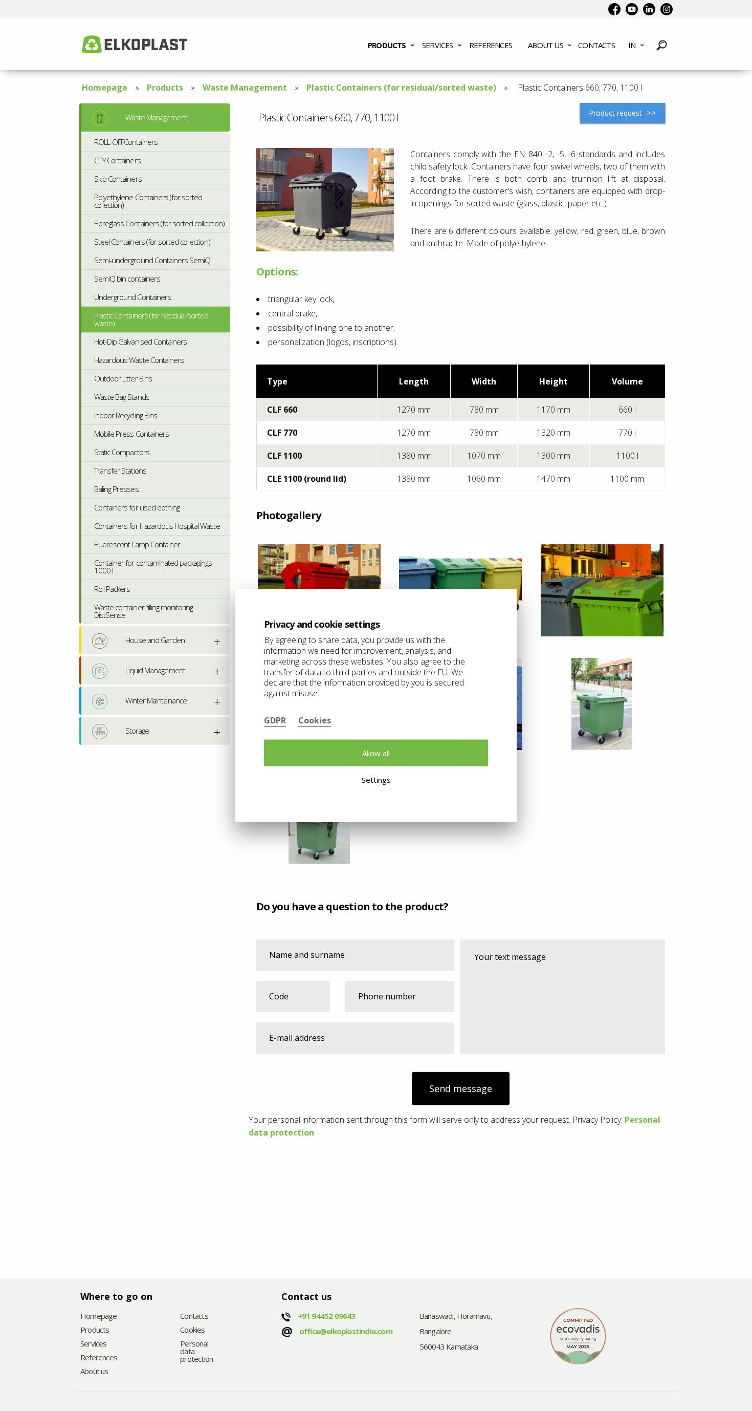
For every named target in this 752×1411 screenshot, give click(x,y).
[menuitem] (391, 44)
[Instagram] (666, 9)
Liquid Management (155, 670)
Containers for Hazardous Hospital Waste (157, 526)
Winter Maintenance (156, 700)
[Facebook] (614, 9)
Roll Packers (112, 589)
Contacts (596, 45)
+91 (327, 1316)
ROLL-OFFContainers (126, 142)
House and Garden (155, 640)
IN (631, 45)
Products (387, 45)
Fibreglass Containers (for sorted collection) (159, 223)
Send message (460, 1088)
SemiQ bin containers (127, 278)
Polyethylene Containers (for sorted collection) (148, 201)
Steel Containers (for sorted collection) (152, 242)
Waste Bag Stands (121, 397)
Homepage (104, 87)
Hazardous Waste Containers (139, 360)
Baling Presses (116, 489)
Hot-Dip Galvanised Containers (140, 341)
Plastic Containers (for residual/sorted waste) (401, 87)
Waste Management (245, 87)
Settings (376, 780)
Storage (137, 730)
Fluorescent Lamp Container (137, 544)
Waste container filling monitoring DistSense (143, 611)
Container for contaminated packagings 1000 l (153, 566)
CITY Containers (117, 160)
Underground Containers (132, 297)
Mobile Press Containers (131, 434)
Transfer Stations (120, 470)
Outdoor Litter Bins (123, 378)
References (490, 45)
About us (545, 45)
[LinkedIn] (649, 9)
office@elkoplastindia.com (345, 1331)
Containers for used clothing (137, 507)
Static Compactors (121, 452)
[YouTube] (632, 9)
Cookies (192, 1330)
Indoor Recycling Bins (125, 415)
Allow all (376, 752)
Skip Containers (118, 179)
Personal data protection (196, 1352)
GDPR (275, 719)
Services (437, 45)
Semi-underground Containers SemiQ (152, 260)
